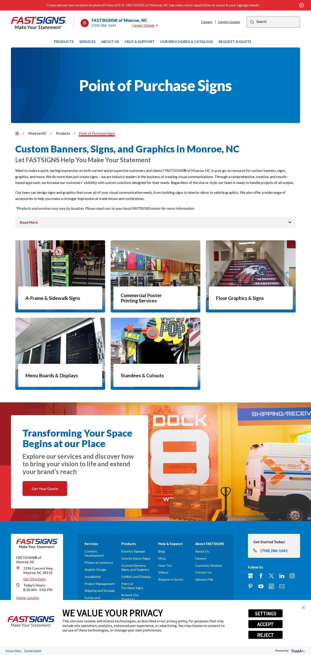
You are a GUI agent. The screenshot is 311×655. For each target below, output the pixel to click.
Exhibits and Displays (136, 577)
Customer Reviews (208, 565)
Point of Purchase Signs (132, 586)
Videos (163, 572)
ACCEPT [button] (265, 624)
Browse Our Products (130, 597)
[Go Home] (17, 133)
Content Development (94, 553)
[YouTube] (260, 586)
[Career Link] (271, 586)
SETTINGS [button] (265, 613)
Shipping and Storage (99, 590)
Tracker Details (32, 650)
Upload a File (204, 579)
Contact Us (203, 572)
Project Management (99, 584)
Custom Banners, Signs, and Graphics (135, 567)
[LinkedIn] (281, 575)
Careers (206, 22)
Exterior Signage (133, 551)
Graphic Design (95, 569)
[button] (303, 607)
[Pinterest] (250, 586)
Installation (92, 577)
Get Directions (34, 579)
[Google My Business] (250, 575)
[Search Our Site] (252, 22)
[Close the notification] (301, 5)
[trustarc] (297, 650)
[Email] (281, 586)
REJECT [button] (265, 635)
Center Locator (229, 22)
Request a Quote (170, 579)
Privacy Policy (14, 650)
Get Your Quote (45, 488)
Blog (161, 551)
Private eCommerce (98, 562)
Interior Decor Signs (135, 558)
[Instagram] (292, 575)
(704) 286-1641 (104, 25)
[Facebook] (260, 575)
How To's (165, 565)
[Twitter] (271, 575)
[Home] (38, 23)
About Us (202, 551)
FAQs (162, 558)
